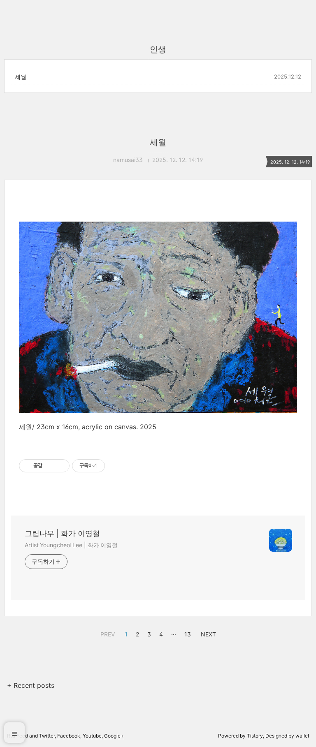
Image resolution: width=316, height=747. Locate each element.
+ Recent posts (30, 685)
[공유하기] (50, 466)
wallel (302, 736)
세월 (20, 76)
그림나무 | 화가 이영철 (62, 533)
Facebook (68, 736)
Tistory (255, 736)
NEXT (207, 633)
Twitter (47, 736)
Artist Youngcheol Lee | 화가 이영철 (71, 544)
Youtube (92, 736)
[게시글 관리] (60, 466)
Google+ (114, 736)
